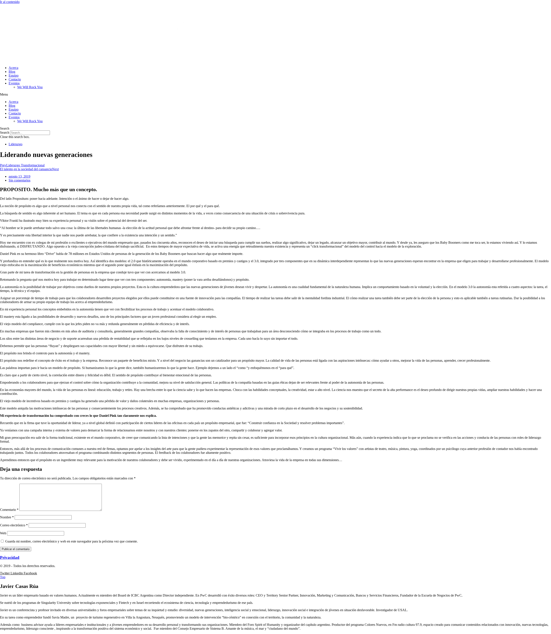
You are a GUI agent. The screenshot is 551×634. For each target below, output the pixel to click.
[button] (275, 94)
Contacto (15, 79)
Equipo (14, 75)
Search (4, 132)
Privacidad (9, 557)
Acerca (13, 68)
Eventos (14, 83)
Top (2, 577)
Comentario (9, 510)
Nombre (7, 517)
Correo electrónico (14, 525)
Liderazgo (15, 144)
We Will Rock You (30, 87)
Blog (12, 71)
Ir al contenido (10, 2)
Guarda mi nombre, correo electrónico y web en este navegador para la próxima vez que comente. (71, 541)
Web (3, 533)
